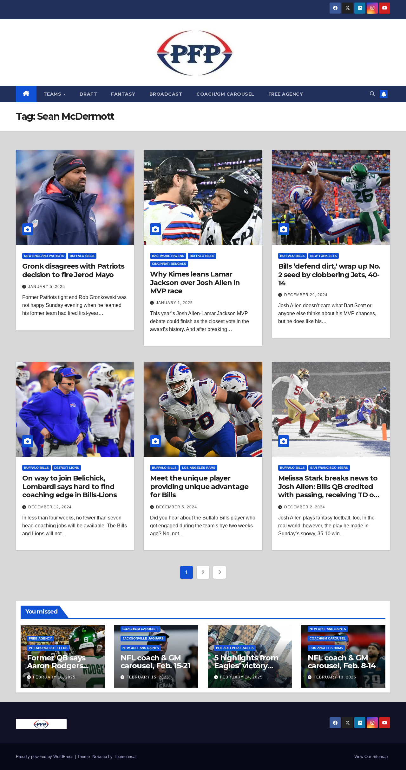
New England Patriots (44, 256)
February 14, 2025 (241, 677)
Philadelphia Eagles (235, 648)
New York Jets (323, 256)
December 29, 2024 (306, 295)
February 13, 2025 (335, 677)
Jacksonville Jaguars (143, 638)
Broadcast (166, 94)
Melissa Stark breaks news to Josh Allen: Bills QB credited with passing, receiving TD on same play (328, 490)
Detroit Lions (66, 467)
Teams (53, 94)
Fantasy (123, 94)
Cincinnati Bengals (169, 263)
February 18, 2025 (54, 677)
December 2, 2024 (304, 507)
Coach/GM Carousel (225, 94)
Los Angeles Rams (198, 467)
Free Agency (285, 94)
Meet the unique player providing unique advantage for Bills (199, 486)
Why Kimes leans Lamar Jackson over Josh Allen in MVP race (194, 282)
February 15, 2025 (148, 677)
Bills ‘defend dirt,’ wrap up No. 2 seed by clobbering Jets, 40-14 (329, 274)
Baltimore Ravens (168, 256)
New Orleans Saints (140, 648)
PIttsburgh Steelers (48, 648)
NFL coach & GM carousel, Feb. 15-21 (155, 661)
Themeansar (125, 756)
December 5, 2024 (176, 507)
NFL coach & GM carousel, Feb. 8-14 (342, 661)
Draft (88, 94)
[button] (372, 94)
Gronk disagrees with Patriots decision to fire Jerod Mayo (73, 270)
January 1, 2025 (174, 303)
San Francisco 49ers (329, 467)
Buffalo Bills (82, 256)
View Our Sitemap (371, 756)
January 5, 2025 (46, 286)
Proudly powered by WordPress (45, 756)
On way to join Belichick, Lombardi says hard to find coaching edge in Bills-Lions (69, 486)
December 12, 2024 (50, 507)
